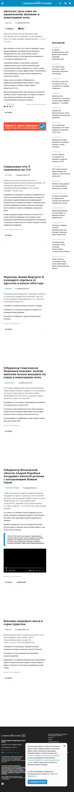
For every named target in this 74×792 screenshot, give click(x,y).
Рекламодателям (53, 742)
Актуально (8, 175)
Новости (51, 737)
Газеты (50, 739)
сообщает (12, 642)
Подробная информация (14, 773)
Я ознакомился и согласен (37, 782)
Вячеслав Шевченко (39, 104)
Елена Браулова (14, 323)
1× (36, 570)
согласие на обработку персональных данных (43, 755)
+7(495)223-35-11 (8, 750)
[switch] (71, 3)
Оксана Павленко (15, 576)
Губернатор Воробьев (12, 488)
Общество (8, 23)
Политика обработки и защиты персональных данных (58, 735)
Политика (8, 288)
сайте (34, 299)
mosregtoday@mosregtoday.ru (12, 752)
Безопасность (10, 383)
